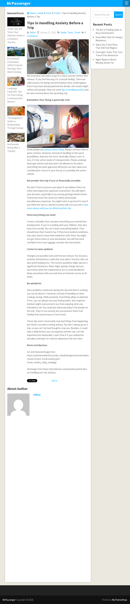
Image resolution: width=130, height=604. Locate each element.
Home (32, 13)
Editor (33, 32)
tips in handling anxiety (73, 89)
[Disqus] (48, 459)
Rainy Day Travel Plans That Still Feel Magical (107, 46)
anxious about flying (54, 149)
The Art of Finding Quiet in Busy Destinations (109, 31)
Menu (126, 3)
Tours (49, 13)
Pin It (54, 380)
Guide (40, 13)
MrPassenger (19, 3)
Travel (57, 13)
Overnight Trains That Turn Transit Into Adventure (109, 54)
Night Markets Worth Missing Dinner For (106, 61)
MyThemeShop (119, 599)
